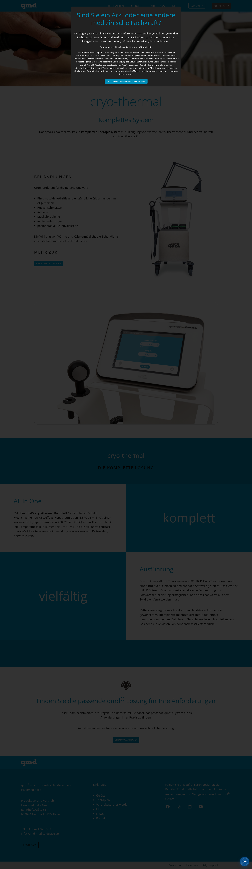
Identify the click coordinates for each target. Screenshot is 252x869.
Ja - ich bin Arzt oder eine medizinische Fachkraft (126, 81)
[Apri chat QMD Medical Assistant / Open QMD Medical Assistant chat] (244, 861)
